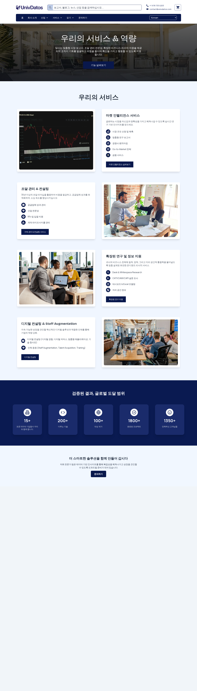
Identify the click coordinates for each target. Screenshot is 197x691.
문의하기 (98, 473)
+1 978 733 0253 (157, 5)
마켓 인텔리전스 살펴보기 (119, 164)
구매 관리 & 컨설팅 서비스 (35, 232)
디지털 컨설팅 (30, 357)
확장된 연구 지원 (116, 299)
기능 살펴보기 (98, 65)
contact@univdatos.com (160, 9)
